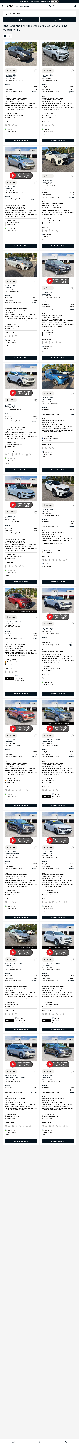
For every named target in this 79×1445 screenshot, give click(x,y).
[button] (21, 140)
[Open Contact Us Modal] (50, 6)
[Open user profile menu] (76, 6)
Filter (59, 20)
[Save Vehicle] (35, 71)
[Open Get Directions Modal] (53, 6)
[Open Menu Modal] (2, 6)
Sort (22, 20)
